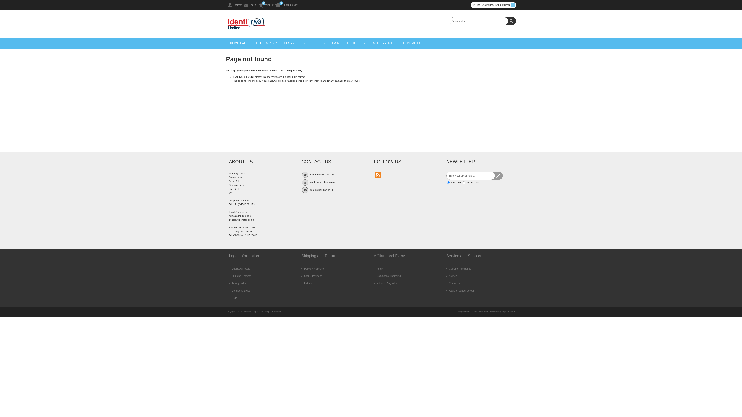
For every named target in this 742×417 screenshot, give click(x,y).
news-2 (453, 276)
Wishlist (269, 5)
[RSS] (378, 175)
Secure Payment (313, 276)
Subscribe (455, 182)
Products (356, 43)
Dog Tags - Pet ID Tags (275, 43)
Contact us (413, 43)
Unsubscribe (472, 182)
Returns (308, 283)
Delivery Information (314, 268)
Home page (239, 43)
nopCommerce (509, 311)
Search (512, 21)
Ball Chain (330, 43)
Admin (380, 268)
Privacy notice (239, 283)
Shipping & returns (241, 276)
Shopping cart (290, 5)
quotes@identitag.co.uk (241, 220)
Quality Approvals (241, 268)
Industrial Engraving (387, 283)
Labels (308, 43)
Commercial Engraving (389, 276)
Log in (252, 5)
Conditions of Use (241, 290)
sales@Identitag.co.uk (321, 190)
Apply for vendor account (462, 290)
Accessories (384, 43)
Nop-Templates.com (478, 311)
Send (499, 176)
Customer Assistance (460, 268)
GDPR (235, 298)
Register (237, 5)
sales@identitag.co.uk (241, 216)
